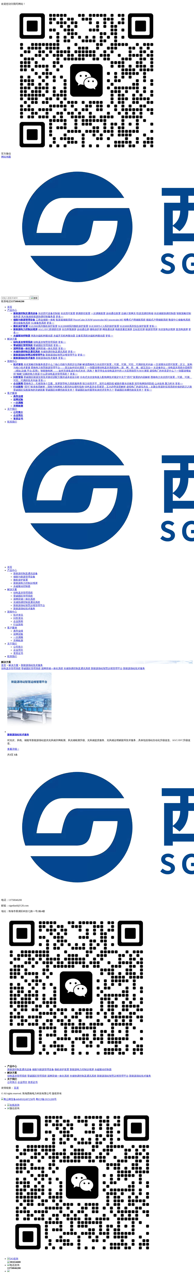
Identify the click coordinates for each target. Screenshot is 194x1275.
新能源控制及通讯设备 (25, 313)
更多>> (59, 316)
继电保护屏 (96, 329)
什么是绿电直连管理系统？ (54, 374)
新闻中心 (12, 361)
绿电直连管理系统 (23, 342)
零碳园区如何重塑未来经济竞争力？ (94, 390)
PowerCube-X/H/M (82, 319)
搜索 (35, 298)
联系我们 (12, 421)
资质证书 (18, 418)
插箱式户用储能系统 (157, 319)
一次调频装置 (98, 313)
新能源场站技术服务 (24, 358)
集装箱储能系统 (64, 319)
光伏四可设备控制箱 (49, 313)
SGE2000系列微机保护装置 (42, 326)
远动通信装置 (113, 313)
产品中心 (12, 310)
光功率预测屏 (69, 329)
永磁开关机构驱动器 (64, 335)
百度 (16, 1088)
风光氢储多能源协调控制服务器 (38, 316)
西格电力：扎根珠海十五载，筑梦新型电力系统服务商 (53, 383)
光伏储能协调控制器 (165, 313)
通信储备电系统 (21, 323)
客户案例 (12, 393)
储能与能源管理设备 (24, 319)
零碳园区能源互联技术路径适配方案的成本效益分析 (51, 377)
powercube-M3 (100, 319)
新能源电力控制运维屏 (25, 329)
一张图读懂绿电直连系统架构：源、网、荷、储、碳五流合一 (120, 367)
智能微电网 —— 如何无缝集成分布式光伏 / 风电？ (67, 370)
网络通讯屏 (108, 329)
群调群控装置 (83, 313)
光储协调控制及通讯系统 (26, 351)
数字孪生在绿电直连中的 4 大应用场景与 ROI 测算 (122, 370)
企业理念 (18, 415)
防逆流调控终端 (144, 313)
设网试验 (18, 399)
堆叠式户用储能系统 (135, 319)
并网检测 (18, 406)
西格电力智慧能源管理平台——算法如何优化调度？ (59, 367)
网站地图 (6, 157)
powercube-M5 (115, 319)
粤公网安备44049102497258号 (19, 1099)
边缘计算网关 (128, 313)
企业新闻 (18, 383)
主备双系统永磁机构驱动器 (90, 335)
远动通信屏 (83, 329)
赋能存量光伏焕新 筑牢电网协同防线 (134, 383)
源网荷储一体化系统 (24, 348)
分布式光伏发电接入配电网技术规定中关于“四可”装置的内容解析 (115, 377)
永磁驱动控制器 (21, 335)
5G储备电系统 (38, 323)
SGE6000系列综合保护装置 (134, 326)
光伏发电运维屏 (166, 329)
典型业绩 (18, 396)
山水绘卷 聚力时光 (165, 383)
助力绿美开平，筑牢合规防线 (98, 383)
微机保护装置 (20, 326)
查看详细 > (13, 749)
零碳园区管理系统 (23, 345)
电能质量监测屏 (123, 329)
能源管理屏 (152, 329)
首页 (9, 307)
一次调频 (18, 402)
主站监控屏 (139, 329)
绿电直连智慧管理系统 (45, 342)
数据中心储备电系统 (179, 319)
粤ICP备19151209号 (46, 1099)
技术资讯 (18, 364)
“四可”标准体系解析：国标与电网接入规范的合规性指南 (54, 386)
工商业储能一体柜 (45, 319)
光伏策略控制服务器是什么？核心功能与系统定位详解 (53, 364)
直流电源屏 (182, 329)
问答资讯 (18, 377)
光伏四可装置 (68, 313)
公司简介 (18, 412)
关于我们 (12, 409)
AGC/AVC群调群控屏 (49, 329)
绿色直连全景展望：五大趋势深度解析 (105, 386)
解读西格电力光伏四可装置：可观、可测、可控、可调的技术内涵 (117, 364)
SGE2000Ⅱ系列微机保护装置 (73, 326)
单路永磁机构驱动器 (42, 335)
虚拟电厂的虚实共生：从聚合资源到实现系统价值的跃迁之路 (159, 386)
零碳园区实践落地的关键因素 (29, 390)
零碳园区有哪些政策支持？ (60, 390)
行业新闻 (18, 386)
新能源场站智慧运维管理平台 (29, 355)
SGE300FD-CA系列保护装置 (104, 326)
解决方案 (12, 339)
